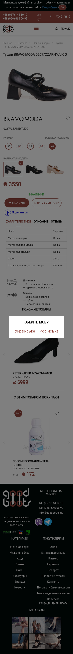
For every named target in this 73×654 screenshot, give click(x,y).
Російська (49, 331)
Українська (25, 331)
